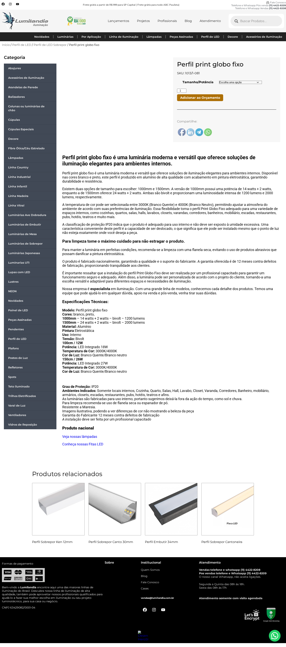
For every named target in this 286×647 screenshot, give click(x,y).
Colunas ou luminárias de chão (26, 108)
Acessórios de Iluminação (264, 36)
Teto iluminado (19, 386)
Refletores (15, 367)
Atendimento (210, 21)
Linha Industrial (19, 177)
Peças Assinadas (181, 36)
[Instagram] (10, 4)
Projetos (143, 21)
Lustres (13, 281)
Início (6, 45)
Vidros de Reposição (22, 424)
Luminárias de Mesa (22, 234)
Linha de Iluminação (123, 36)
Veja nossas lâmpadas (79, 437)
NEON (12, 291)
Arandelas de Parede (23, 87)
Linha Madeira (18, 196)
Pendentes (16, 329)
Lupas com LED (19, 272)
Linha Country (18, 167)
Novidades (41, 36)
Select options (46, 552)
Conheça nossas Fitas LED (82, 444)
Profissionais (167, 21)
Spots (12, 377)
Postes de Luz (18, 358)
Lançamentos (118, 21)
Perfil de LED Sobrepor (50, 45)
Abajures (14, 68)
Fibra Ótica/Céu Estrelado (26, 148)
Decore (233, 36)
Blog (188, 21)
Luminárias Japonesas (24, 253)
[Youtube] (17, 4)
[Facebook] (3, 4)
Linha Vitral (16, 205)
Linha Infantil (17, 186)
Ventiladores (17, 415)
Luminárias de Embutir (24, 224)
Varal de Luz (16, 405)
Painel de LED (18, 310)
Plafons (13, 348)
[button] (275, 636)
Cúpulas (14, 120)
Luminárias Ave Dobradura (27, 215)
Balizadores (16, 97)
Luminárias (65, 36)
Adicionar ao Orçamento (200, 98)
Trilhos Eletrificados (22, 396)
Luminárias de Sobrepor (25, 243)
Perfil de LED (210, 36)
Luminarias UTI (18, 262)
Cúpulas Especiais (21, 129)
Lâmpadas (154, 36)
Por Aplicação (91, 36)
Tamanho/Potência (197, 82)
